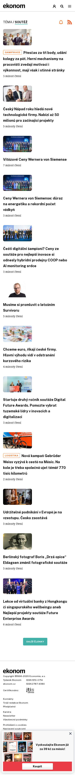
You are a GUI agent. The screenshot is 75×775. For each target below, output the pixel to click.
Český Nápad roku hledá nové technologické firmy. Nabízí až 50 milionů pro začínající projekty (31, 114)
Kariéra (7, 712)
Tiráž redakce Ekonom (15, 702)
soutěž (21, 22)
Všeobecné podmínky (15, 719)
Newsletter (9, 715)
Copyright (8, 676)
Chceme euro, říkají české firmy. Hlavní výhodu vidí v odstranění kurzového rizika (30, 355)
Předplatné (9, 706)
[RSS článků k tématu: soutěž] (69, 22)
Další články (35, 641)
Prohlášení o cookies (15, 725)
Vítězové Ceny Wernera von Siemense (35, 159)
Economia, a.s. (37, 676)
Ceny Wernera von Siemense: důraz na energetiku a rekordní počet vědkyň (33, 204)
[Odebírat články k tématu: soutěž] (61, 22)
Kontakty (8, 699)
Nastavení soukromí (14, 728)
